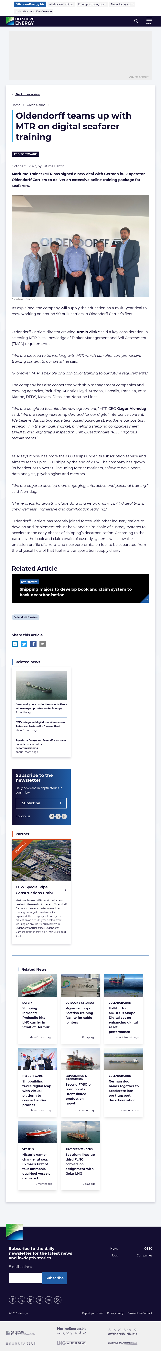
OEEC (148, 1248)
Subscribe (31, 803)
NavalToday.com (122, 4)
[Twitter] (58, 816)
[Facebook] (52, 816)
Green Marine (36, 105)
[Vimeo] (39, 1300)
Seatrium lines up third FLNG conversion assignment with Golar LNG (80, 1164)
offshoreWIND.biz (61, 4)
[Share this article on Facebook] (33, 644)
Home (16, 105)
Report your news (92, 1313)
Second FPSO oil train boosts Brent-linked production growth (79, 1094)
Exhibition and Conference (34, 11)
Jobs (115, 1255)
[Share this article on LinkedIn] (15, 644)
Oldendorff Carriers (26, 618)
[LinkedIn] (64, 816)
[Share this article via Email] (42, 644)
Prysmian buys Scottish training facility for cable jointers (79, 1015)
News (114, 1248)
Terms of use (135, 1313)
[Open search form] (136, 21)
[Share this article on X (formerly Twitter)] (24, 644)
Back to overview (27, 94)
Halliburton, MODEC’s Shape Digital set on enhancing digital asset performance (123, 1020)
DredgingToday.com (92, 4)
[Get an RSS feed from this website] (57, 1300)
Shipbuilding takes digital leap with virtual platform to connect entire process (36, 1093)
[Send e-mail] (48, 1300)
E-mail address (20, 1267)
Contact (147, 1313)
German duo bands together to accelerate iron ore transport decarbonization (124, 1091)
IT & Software (25, 154)
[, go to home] (20, 21)
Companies (144, 1255)
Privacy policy (115, 1313)
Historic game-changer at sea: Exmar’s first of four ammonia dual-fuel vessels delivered (36, 1166)
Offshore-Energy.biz (30, 4)
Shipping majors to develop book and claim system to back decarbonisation (76, 592)
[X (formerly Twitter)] (21, 1300)
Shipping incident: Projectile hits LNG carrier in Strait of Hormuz (36, 1017)
